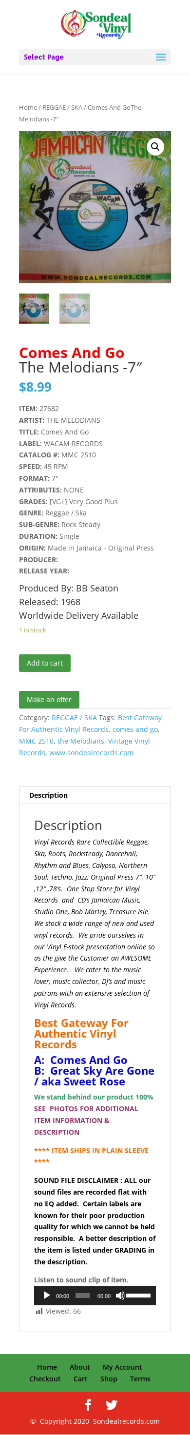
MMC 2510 (36, 741)
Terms (140, 1378)
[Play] (47, 1295)
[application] (95, 1295)
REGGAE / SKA (62, 107)
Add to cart (45, 663)
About (80, 1367)
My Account (122, 1367)
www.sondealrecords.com (91, 752)
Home (28, 107)
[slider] (138, 1294)
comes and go (135, 729)
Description (48, 795)
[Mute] (120, 1295)
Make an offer (49, 699)
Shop (108, 1378)
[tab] (95, 795)
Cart (81, 1378)
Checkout (45, 1378)
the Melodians (80, 741)
